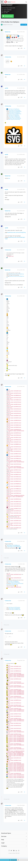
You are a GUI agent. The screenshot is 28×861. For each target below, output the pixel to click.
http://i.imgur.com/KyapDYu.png (13, 109)
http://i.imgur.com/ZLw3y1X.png (14, 112)
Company (4, 846)
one (9, 178)
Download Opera (8, 16)
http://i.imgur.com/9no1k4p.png (15, 118)
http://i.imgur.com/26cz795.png (13, 114)
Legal (2, 842)
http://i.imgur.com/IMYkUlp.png (14, 117)
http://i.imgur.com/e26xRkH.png (14, 546)
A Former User (8, 57)
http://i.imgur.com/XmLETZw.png (14, 110)
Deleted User (7, 31)
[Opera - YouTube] (14, 850)
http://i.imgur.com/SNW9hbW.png (15, 111)
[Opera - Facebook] (9, 850)
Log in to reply (23, 24)
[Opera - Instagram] (19, 850)
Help (2, 839)
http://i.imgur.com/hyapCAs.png (17, 583)
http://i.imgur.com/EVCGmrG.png (14, 119)
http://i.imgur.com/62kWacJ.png (14, 609)
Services (3, 836)
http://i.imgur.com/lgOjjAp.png (13, 545)
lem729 (6, 88)
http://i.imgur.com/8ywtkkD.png (14, 608)
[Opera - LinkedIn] (16, 850)
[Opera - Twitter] (11, 850)
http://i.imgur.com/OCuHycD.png (12, 584)
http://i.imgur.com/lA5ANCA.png (15, 113)
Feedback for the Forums (8, 24)
